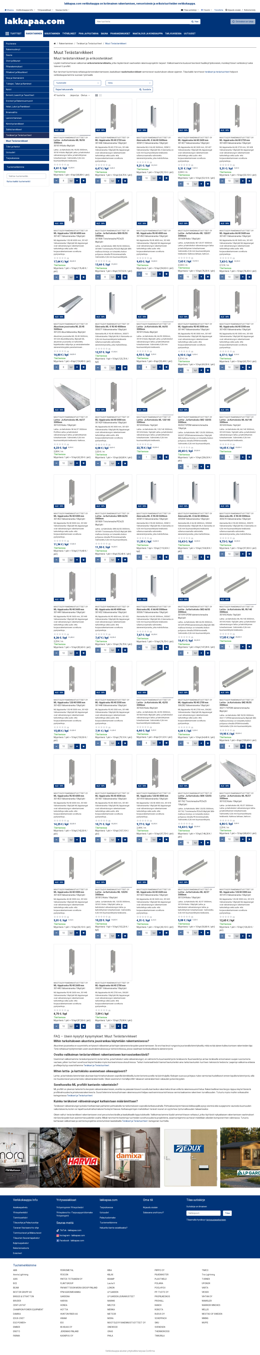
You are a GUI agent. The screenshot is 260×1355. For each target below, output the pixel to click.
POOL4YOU (160, 1287)
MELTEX (111, 1305)
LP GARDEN (112, 1292)
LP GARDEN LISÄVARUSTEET (121, 1296)
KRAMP (111, 1279)
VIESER (205, 1292)
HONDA (63, 1305)
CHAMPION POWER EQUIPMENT (28, 1309)
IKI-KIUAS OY (66, 1327)
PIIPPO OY (159, 1270)
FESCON (64, 1274)
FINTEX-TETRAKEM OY (71, 1279)
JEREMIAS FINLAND (69, 1331)
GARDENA (65, 1296)
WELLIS (205, 1309)
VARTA (205, 1287)
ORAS (110, 1331)
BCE (15, 1283)
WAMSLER (207, 1301)
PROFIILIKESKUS (162, 1296)
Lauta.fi (111, 1283)
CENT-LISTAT (19, 1305)
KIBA (109, 1270)
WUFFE (205, 1322)
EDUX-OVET (19, 1318)
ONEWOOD (112, 1327)
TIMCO (205, 1270)
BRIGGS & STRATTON (23, 1296)
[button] (216, 1220)
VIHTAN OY (207, 1296)
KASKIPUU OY (66, 1336)
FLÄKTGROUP (66, 1283)
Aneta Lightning (20, 1274)
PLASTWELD (161, 1279)
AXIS (15, 1279)
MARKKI (111, 1301)
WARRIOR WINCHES (211, 1305)
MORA (110, 1318)
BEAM (16, 1287)
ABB (15, 1270)
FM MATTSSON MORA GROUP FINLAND (79, 1287)
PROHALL (159, 1301)
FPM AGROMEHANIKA (70, 1292)
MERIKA (111, 1309)
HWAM (63, 1318)
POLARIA (159, 1283)
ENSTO (16, 1331)
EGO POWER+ (19, 1322)
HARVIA (64, 1301)
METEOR (111, 1314)
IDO (62, 1322)
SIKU (157, 1322)
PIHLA (110, 1336)
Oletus (84, 95)
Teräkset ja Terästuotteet (96, 1065)
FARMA (16, 1336)
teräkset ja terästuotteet (217, 72)
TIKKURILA (160, 1336)
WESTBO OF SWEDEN (212, 1314)
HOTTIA (64, 1309)
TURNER (206, 1279)
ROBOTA (159, 1309)
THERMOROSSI (162, 1331)
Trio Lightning (208, 1274)
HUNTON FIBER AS (69, 1314)
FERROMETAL (67, 1270)
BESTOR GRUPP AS (22, 1292)
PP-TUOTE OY (162, 1292)
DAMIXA (17, 1314)
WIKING (205, 1318)
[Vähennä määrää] (56, 180)
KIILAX (110, 1274)
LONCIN (111, 1287)
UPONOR (206, 1283)
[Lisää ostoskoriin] (83, 180)
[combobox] (147, 21)
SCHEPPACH (161, 1318)
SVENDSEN (160, 1327)
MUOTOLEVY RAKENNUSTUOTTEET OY (126, 1322)
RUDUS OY (160, 1314)
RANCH (158, 1305)
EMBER (16, 1327)
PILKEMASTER (162, 1274)
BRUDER (17, 1301)
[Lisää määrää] (77, 180)
